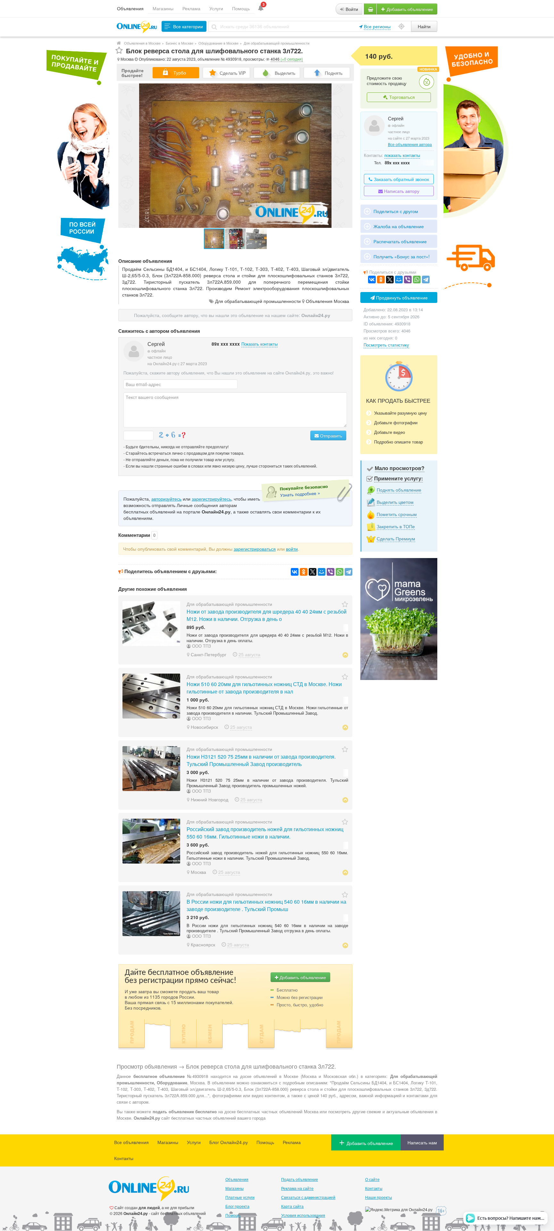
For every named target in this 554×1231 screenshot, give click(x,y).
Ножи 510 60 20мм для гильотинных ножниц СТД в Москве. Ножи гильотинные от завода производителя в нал (264, 687)
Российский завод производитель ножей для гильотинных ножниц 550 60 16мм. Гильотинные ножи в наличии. (265, 832)
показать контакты (402, 155)
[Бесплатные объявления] (119, 43)
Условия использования (303, 1215)
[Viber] (330, 572)
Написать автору (401, 191)
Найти (424, 26)
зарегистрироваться (255, 549)
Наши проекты (378, 1197)
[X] (312, 572)
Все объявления (131, 1142)
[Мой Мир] (321, 572)
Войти (351, 9)
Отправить (330, 435)
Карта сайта (292, 1206)
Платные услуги (240, 1197)
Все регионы (377, 26)
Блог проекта (237, 1206)
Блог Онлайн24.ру (228, 1142)
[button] (235, 239)
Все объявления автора (410, 144)
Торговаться (401, 97)
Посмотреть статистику (386, 345)
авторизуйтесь (166, 498)
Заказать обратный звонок (401, 179)
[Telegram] (348, 572)
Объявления (130, 8)
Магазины (163, 8)
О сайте (372, 1179)
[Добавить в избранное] (119, 50)
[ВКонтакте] (294, 572)
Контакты (123, 1158)
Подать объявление (299, 1179)
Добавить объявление (409, 9)
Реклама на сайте (297, 1188)
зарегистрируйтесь (211, 498)
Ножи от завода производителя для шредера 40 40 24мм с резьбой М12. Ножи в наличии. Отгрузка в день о (267, 615)
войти (292, 549)
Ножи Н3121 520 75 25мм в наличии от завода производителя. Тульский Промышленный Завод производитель (261, 760)
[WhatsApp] (339, 572)
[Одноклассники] (303, 572)
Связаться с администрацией (308, 1197)
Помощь (241, 8)
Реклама (191, 8)
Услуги (216, 8)
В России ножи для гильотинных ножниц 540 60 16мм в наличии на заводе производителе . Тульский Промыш (266, 905)
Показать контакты (259, 344)
